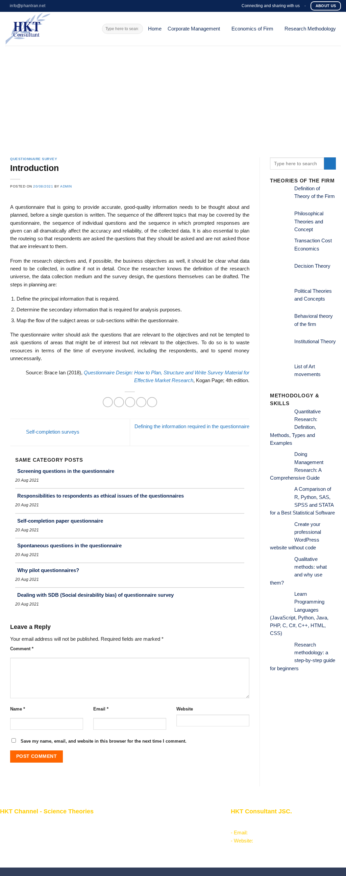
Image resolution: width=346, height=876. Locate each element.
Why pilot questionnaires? (48, 570)
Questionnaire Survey (33, 159)
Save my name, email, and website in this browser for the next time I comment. (104, 741)
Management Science (139, 839)
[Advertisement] (173, 96)
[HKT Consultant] (48, 29)
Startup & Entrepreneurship (145, 831)
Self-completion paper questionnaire (60, 521)
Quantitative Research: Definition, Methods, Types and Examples (295, 427)
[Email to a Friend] (130, 402)
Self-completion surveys (52, 432)
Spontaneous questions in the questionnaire (69, 545)
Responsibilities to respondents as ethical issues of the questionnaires (100, 496)
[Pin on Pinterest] (141, 402)
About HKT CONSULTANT (29, 831)
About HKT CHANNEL (25, 823)
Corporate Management (194, 28)
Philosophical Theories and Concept (308, 221)
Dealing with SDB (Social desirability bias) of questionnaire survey (95, 595)
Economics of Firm (252, 28)
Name (17, 708)
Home (155, 28)
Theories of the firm (136, 847)
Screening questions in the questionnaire (65, 471)
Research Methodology (310, 28)
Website (184, 708)
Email (100, 708)
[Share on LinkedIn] (152, 402)
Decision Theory (312, 266)
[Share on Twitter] (119, 402)
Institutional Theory (315, 341)
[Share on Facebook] (108, 402)
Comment (21, 648)
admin (66, 186)
